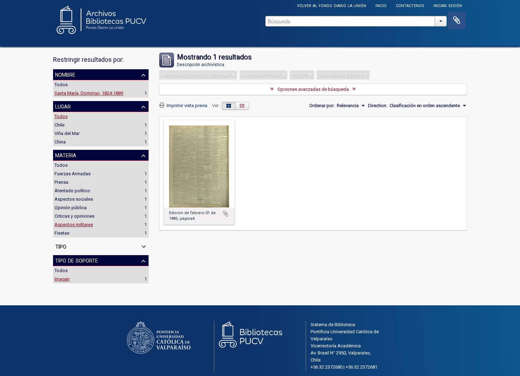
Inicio (381, 5)
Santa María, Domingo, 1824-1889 (88, 93)
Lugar (63, 106)
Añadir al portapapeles (225, 213)
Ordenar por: (322, 105)
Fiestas (61, 233)
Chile (59, 125)
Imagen (62, 279)
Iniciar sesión (447, 5)
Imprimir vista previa (186, 105)
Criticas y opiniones (74, 216)
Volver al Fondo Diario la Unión (331, 5)
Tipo (60, 246)
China (60, 142)
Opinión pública (70, 207)
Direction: (377, 105)
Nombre (65, 74)
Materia (65, 155)
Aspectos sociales (73, 199)
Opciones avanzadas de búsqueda (313, 89)
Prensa (61, 182)
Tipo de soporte (76, 260)
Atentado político (72, 190)
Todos (61, 84)
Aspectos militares (73, 224)
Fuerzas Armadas (72, 173)
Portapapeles (457, 20)
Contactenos (410, 5)
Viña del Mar (67, 133)
